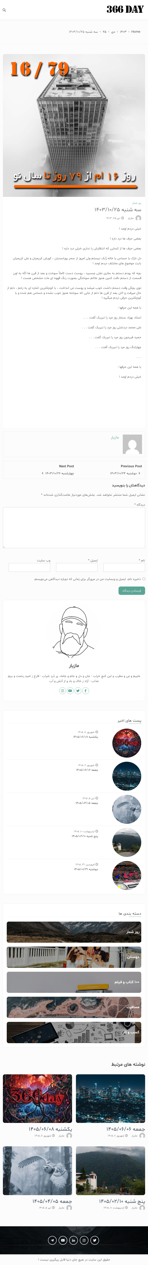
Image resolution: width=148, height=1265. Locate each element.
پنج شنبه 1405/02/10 (85, 836)
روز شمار (136, 203)
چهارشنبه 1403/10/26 (59, 473)
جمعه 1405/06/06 (87, 770)
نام (142, 560)
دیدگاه (139, 505)
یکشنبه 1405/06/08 (85, 737)
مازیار (131, 218)
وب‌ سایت (43, 560)
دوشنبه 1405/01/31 (86, 869)
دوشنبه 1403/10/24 (123, 473)
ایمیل (93, 560)
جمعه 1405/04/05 (87, 803)
